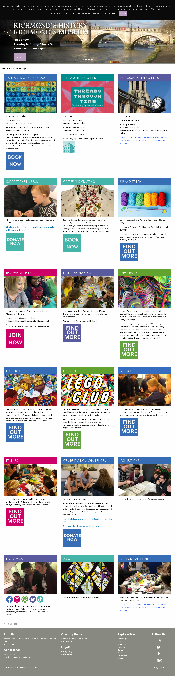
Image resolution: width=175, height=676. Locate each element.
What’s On (122, 644)
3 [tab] (89, 59)
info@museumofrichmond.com (17, 657)
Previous (7, 32)
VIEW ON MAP (9, 644)
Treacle (162, 667)
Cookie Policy (66, 654)
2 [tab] (86, 59)
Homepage (122, 638)
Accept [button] (123, 13)
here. (113, 13)
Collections (122, 655)
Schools (121, 650)
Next (167, 32)
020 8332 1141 (9, 654)
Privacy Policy (66, 651)
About (120, 658)
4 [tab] (91, 59)
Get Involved (123, 653)
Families (121, 647)
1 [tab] (83, 59)
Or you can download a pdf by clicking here (81, 526)
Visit (119, 641)
